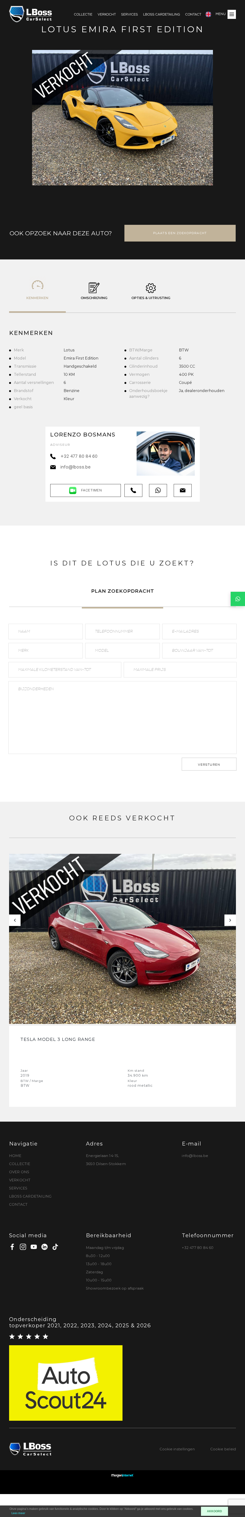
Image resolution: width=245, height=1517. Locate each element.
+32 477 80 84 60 (79, 457)
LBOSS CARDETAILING (161, 14)
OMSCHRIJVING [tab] (94, 298)
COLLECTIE (83, 14)
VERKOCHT (107, 14)
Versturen (209, 765)
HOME (15, 1155)
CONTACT (193, 14)
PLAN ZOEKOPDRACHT (122, 591)
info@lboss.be (76, 467)
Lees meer (18, 1513)
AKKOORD (214, 1511)
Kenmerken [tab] (37, 298)
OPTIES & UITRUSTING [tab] (150, 298)
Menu (221, 14)
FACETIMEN (91, 490)
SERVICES (129, 14)
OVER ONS (19, 1172)
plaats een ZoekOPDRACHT (180, 233)
